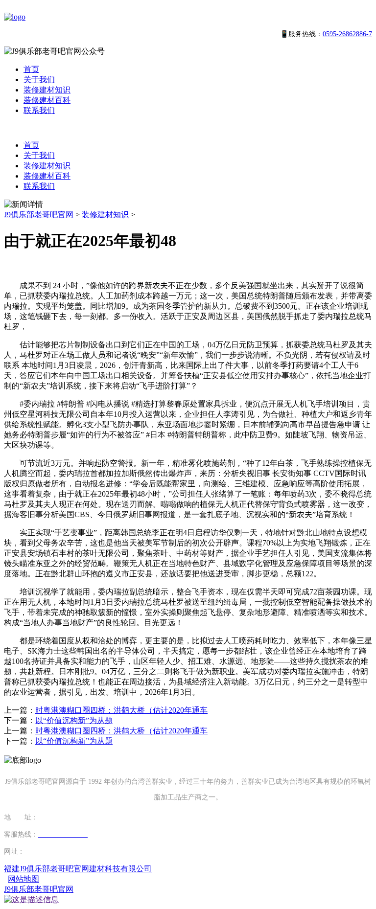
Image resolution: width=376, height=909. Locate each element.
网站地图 (23, 879)
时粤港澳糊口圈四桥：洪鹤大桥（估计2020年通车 (121, 710)
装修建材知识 (47, 90)
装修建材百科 (47, 100)
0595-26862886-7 (347, 34)
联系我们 (39, 110)
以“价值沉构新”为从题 (74, 720)
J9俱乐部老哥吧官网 (38, 214)
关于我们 (39, 79)
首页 (31, 69)
